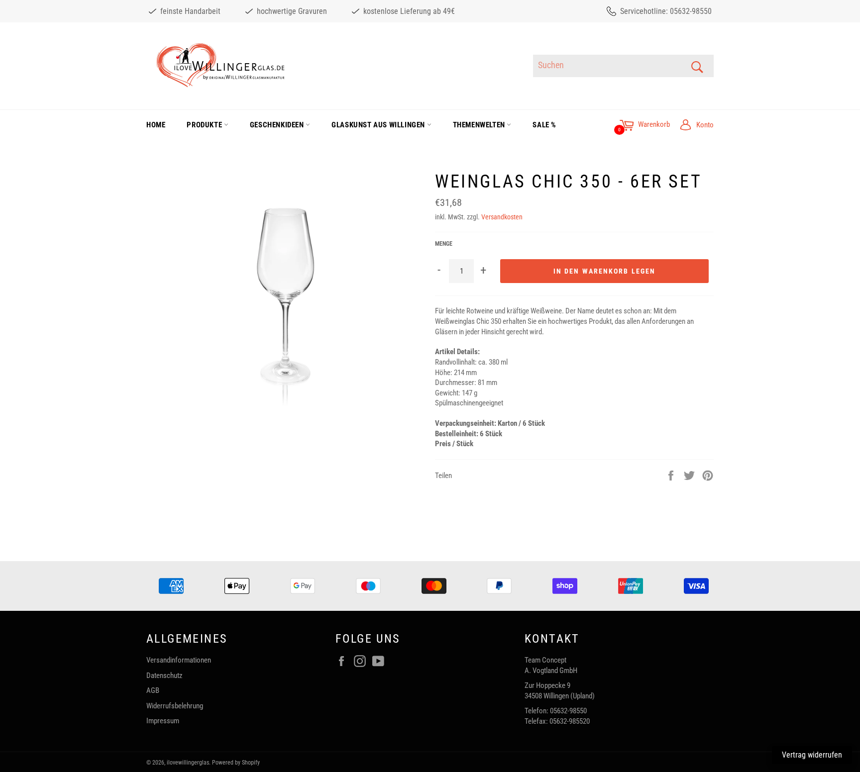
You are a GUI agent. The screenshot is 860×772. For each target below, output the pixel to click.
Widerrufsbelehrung (174, 705)
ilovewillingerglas (188, 762)
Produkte (205, 124)
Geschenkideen (278, 124)
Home (155, 124)
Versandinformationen (178, 660)
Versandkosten (502, 217)
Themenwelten (480, 124)
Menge (443, 243)
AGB (152, 690)
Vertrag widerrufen (812, 755)
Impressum (162, 720)
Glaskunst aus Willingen (379, 124)
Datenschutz (164, 675)
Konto (705, 124)
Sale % (544, 124)
